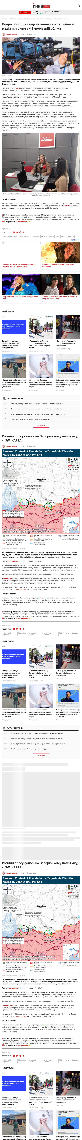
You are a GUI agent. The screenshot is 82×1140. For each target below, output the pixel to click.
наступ (67, 631)
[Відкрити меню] (3, 6)
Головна (4, 19)
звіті (18, 88)
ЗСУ (61, 631)
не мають (42, 596)
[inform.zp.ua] (41, 6)
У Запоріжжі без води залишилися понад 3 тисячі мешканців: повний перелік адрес (40, 381)
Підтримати (25, 12)
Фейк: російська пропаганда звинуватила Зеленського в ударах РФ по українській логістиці (68, 381)
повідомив (9, 576)
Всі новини (41, 423)
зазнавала (68, 206)
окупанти (71, 236)
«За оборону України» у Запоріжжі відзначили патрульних (66, 341)
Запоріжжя (35, 236)
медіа (63, 236)
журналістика (24, 236)
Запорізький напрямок (48, 631)
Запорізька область (47, 236)
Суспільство (12, 19)
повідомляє (13, 559)
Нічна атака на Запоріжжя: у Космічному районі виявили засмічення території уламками (14, 381)
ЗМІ (57, 236)
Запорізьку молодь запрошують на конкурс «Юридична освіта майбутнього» (12, 342)
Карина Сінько (11, 34)
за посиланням (22, 222)
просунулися (21, 587)
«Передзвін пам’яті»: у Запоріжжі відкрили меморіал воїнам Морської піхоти (40, 342)
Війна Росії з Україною (10, 236)
